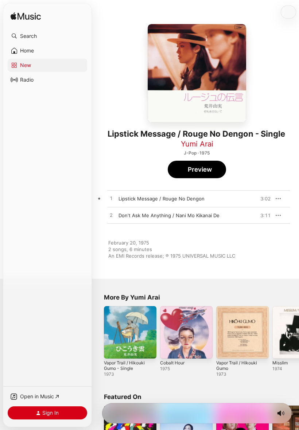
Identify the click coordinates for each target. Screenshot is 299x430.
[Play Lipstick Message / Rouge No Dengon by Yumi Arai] (111, 198)
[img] (26, 16)
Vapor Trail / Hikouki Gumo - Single (124, 365)
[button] (47, 36)
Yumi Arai (197, 144)
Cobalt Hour (172, 363)
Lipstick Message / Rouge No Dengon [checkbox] (162, 199)
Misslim (280, 363)
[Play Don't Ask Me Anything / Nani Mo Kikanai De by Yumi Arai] (111, 215)
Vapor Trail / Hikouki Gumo (236, 365)
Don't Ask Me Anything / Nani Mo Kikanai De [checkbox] (169, 215)
